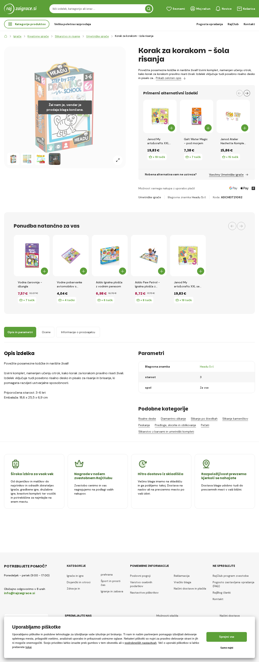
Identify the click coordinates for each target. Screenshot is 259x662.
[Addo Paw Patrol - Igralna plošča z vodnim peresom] (149, 255)
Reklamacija (182, 576)
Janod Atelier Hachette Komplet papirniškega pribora (233, 141)
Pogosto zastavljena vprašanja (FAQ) (233, 584)
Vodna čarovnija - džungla (30, 284)
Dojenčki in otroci (78, 582)
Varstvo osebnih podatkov (141, 584)
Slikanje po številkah (204, 418)
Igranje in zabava (112, 591)
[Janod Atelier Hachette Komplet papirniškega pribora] (233, 116)
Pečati (205, 425)
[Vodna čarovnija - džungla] (31, 255)
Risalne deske (147, 418)
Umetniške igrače (149, 197)
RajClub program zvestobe (231, 576)
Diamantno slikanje (173, 418)
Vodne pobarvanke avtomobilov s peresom (69, 284)
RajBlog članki (222, 592)
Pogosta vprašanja (209, 24)
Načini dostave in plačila (190, 588)
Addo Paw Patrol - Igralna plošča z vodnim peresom (147, 284)
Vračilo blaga (182, 582)
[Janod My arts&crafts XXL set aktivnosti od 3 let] (160, 116)
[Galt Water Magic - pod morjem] (196, 116)
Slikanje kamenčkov (235, 418)
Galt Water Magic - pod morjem (196, 141)
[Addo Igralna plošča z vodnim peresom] (110, 255)
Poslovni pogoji (140, 576)
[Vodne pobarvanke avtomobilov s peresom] (71, 255)
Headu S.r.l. (199, 197)
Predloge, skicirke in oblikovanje (175, 425)
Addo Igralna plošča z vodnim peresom (109, 284)
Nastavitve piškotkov (144, 592)
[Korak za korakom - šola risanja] (13, 159)
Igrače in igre (75, 576)
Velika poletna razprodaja (72, 24)
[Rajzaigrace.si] (5, 36)
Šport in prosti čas (110, 583)
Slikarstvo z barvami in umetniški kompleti (166, 431)
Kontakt (249, 24)
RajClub (233, 24)
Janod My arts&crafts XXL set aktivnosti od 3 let (159, 141)
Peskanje (144, 425)
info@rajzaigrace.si (19, 593)
